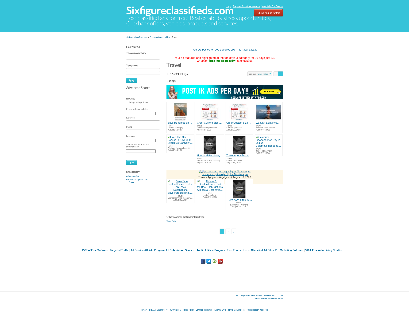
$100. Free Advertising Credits (323, 250)
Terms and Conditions (236, 309)
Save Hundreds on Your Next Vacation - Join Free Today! (180, 122)
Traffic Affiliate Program (211, 250)
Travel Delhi (171, 221)
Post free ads (269, 295)
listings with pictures (138, 102)
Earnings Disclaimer (204, 309)
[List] (276, 73)
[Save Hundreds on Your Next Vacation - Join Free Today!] (180, 112)
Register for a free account (246, 6)
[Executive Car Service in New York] (180, 138)
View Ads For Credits (272, 6)
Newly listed (262, 73)
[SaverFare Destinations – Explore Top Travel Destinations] (180, 185)
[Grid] (280, 73)
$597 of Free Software (95, 250)
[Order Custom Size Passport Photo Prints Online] (210, 112)
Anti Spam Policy (160, 309)
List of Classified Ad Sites (258, 250)
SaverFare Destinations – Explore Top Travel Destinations (180, 192)
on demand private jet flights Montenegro (225, 174)
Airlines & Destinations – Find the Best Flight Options (210, 189)
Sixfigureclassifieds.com (179, 10)
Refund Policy (188, 309)
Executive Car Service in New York (180, 142)
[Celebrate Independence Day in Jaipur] (269, 140)
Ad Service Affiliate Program (148, 250)
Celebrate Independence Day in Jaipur (269, 145)
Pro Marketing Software (289, 250)
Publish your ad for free (268, 12)
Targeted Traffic (119, 250)
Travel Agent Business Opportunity (239, 155)
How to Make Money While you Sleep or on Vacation (210, 155)
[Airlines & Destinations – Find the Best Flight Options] (210, 184)
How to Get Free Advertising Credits (268, 298)
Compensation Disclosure (257, 309)
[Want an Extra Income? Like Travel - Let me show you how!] (269, 112)
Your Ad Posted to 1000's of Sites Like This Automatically (224, 49)
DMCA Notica (175, 309)
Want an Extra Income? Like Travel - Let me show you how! (269, 122)
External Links (220, 309)
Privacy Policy (147, 309)
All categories (132, 176)
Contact (280, 295)
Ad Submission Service (180, 250)
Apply (131, 80)
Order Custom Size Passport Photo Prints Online (210, 122)
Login (228, 6)
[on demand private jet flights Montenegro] (226, 171)
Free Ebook (234, 250)
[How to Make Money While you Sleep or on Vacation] (210, 145)
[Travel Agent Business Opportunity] (239, 145)
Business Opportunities (137, 179)
